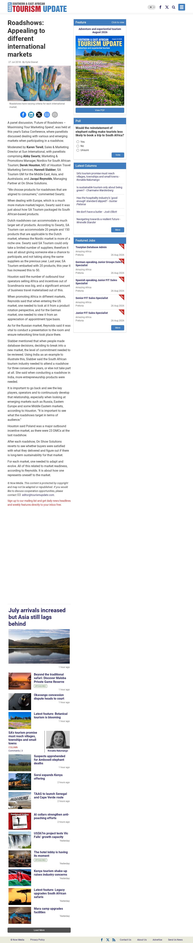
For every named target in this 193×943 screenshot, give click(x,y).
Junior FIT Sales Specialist (92, 312)
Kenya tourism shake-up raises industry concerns (50, 872)
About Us (142, 939)
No (82, 145)
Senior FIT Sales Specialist (92, 298)
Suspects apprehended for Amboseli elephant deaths (49, 759)
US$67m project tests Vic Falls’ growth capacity (51, 835)
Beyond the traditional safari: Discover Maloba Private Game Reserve (50, 678)
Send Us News (175, 939)
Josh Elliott (110, 211)
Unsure (84, 150)
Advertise (157, 939)
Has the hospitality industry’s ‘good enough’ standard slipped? (97, 199)
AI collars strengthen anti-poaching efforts (51, 816)
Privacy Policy (37, 939)
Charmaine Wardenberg (99, 190)
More (117, 230)
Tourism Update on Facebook (102, 940)
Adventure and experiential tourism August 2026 (100, 30)
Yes (82, 141)
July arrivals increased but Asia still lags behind (37, 617)
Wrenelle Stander (86, 222)
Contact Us (125, 939)
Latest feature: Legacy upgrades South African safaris (50, 893)
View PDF (100, 110)
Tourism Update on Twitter (108, 940)
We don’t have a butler (89, 211)
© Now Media (17, 939)
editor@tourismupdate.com (38, 494)
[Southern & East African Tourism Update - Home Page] (37, 7)
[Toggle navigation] (181, 7)
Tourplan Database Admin (91, 247)
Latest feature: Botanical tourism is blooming (50, 715)
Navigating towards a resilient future (98, 219)
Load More (39, 930)
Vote (118, 155)
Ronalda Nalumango (58, 750)
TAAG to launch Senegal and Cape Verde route (50, 795)
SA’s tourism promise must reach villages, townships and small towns (22, 738)
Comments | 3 (15, 750)
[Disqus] (39, 556)
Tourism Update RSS (114, 940)
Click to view (118, 22)
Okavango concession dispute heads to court (49, 696)
